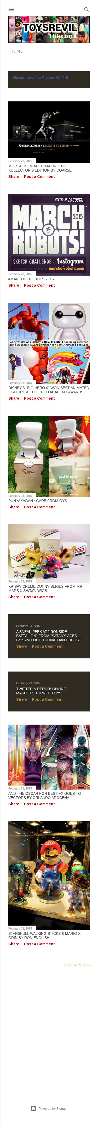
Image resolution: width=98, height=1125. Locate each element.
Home (16, 51)
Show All (22, 82)
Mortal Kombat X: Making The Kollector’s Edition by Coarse (40, 168)
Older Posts (77, 965)
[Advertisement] (49, 1030)
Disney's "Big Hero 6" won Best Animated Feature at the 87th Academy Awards (48, 390)
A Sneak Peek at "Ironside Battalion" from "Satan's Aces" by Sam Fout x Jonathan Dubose (48, 635)
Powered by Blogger (53, 1109)
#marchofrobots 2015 (31, 279)
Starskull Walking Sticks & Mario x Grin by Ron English (44, 935)
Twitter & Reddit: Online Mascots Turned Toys (41, 691)
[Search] (86, 8)
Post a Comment (39, 176)
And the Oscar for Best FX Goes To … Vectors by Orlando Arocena (47, 795)
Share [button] (13, 176)
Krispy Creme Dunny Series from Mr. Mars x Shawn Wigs (45, 588)
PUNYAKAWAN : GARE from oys (37, 501)
